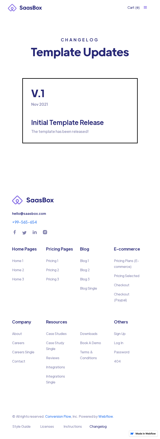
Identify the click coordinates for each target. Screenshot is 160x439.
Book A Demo (90, 343)
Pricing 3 (52, 279)
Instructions (73, 426)
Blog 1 (84, 260)
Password (121, 352)
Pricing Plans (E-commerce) (126, 263)
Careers (18, 343)
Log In (118, 343)
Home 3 (18, 279)
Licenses (47, 426)
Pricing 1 (52, 260)
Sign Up (120, 333)
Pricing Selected (126, 276)
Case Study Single (55, 346)
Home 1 (17, 260)
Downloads (89, 333)
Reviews (52, 358)
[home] (25, 7)
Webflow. (106, 416)
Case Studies (56, 333)
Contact (18, 361)
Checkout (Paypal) (121, 297)
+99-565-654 (24, 222)
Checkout (121, 285)
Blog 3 (85, 279)
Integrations (55, 367)
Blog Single (88, 288)
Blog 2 (85, 270)
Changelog (98, 426)
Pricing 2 (52, 270)
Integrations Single (55, 379)
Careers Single (23, 352)
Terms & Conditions (88, 355)
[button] (133, 7)
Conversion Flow (58, 416)
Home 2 (18, 270)
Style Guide (21, 426)
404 (117, 361)
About (17, 333)
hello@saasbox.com (29, 213)
